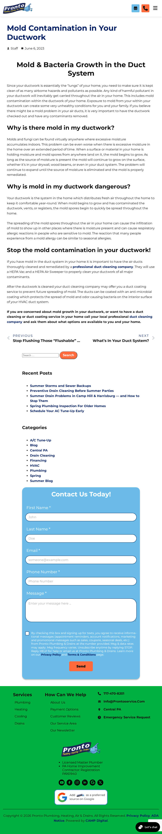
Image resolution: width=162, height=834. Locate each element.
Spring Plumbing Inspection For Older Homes (68, 406)
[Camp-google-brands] (92, 782)
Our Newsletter (62, 730)
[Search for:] (40, 355)
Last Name (38, 529)
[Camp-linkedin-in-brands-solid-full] (85, 782)
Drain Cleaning (42, 455)
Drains (19, 723)
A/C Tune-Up (40, 440)
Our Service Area (63, 723)
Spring (35, 476)
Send (81, 666)
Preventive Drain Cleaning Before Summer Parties (72, 391)
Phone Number (43, 572)
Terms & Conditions (82, 654)
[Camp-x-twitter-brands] (100, 782)
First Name (38, 508)
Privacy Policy (51, 654)
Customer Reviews (65, 716)
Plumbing (38, 470)
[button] (135, 8)
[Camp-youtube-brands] (61, 782)
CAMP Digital (97, 821)
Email (33, 550)
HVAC (35, 465)
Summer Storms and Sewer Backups (60, 386)
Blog (34, 445)
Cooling (21, 716)
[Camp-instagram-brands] (77, 782)
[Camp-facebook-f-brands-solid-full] (69, 782)
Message (36, 593)
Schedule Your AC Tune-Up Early (57, 411)
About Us (57, 702)
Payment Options (64, 709)
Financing (38, 460)
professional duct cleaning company (103, 267)
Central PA (39, 450)
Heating (21, 709)
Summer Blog (41, 481)
